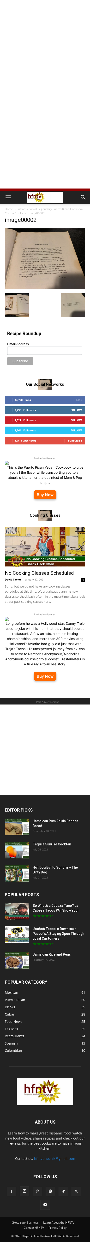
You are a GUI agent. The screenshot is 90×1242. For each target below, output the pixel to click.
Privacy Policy (57, 1228)
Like (79, 400)
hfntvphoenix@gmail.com (54, 1158)
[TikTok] (63, 1191)
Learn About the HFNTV (58, 1222)
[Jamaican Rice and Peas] (17, 960)
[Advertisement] (45, 47)
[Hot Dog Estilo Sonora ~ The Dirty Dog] (17, 873)
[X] (76, 1191)
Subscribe (75, 440)
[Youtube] (45, 1205)
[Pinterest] (37, 1191)
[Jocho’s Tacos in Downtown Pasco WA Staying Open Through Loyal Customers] (17, 934)
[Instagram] (24, 1191)
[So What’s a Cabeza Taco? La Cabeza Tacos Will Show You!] (17, 911)
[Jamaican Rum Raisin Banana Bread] (17, 827)
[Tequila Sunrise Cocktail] (17, 850)
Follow (76, 410)
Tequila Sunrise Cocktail (52, 844)
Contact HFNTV (34, 1228)
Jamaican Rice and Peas (52, 954)
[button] (8, 197)
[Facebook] (11, 1191)
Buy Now (45, 494)
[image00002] (45, 288)
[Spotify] (50, 1191)
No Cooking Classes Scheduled (39, 573)
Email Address (18, 344)
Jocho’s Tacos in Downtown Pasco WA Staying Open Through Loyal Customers (58, 933)
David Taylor (13, 579)
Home (9, 209)
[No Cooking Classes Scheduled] (45, 547)
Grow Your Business (25, 1222)
